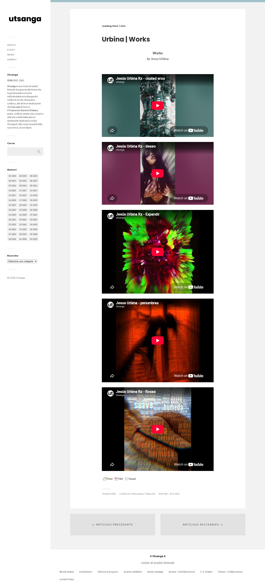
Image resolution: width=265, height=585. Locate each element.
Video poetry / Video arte (143, 493)
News (10, 54)
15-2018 (33, 195)
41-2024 (22, 239)
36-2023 (33, 229)
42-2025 (33, 239)
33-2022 (33, 224)
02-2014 (22, 176)
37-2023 (12, 234)
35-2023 (22, 229)
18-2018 (33, 200)
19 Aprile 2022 (109, 493)
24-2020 (33, 210)
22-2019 (12, 210)
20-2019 (22, 205)
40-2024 (12, 239)
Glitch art (126, 493)
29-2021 (22, 219)
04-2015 (12, 181)
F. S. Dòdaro (206, 572)
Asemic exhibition (133, 572)
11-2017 (22, 190)
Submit (12, 59)
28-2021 (12, 219)
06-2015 (33, 181)
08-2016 (22, 185)
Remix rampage (155, 572)
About (11, 45)
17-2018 (22, 200)
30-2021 (33, 219)
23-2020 (22, 210)
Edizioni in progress (108, 572)
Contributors (85, 572)
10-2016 (12, 190)
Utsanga (20, 277)
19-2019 (12, 205)
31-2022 (12, 224)
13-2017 (12, 195)
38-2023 (22, 234)
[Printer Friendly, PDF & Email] (119, 478)
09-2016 (33, 185)
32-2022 (22, 224)
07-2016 (12, 185)
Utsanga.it (157, 556)
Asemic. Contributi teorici (182, 572)
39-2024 (33, 234)
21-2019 (33, 205)
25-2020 (12, 215)
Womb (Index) (66, 572)
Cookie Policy (66, 579)
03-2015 (33, 176)
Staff (11, 49)
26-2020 (22, 215)
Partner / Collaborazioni (230, 572)
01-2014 (12, 176)
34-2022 (12, 229)
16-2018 (12, 200)
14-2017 (22, 195)
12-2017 (33, 190)
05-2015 (22, 181)
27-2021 (33, 215)
